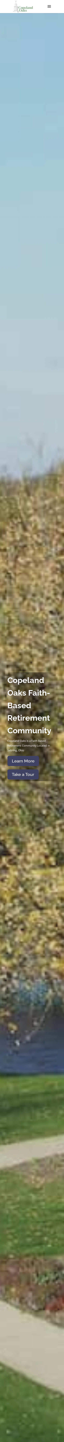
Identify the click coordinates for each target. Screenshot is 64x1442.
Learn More (23, 761)
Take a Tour (23, 774)
